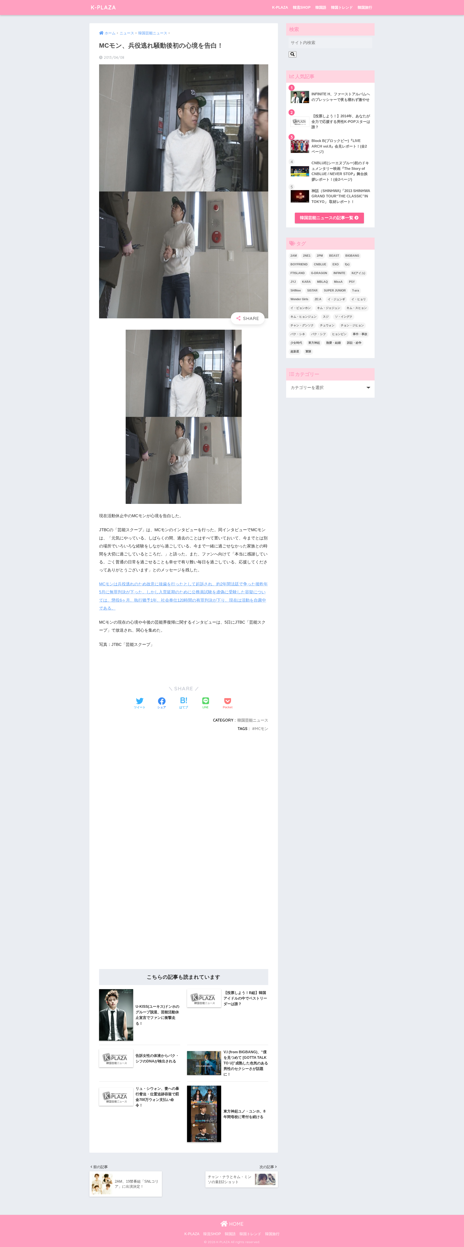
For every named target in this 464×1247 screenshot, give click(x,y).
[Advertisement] (183, 796)
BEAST (334, 255)
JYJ (293, 282)
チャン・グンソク (302, 325)
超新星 (294, 351)
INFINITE (339, 273)
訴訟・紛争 (354, 342)
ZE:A (318, 299)
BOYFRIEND (299, 264)
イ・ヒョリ (358, 299)
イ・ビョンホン (300, 308)
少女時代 (296, 342)
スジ (326, 316)
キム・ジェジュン (328, 308)
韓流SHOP (302, 7)
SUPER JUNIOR (335, 290)
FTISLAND (297, 273)
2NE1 (307, 255)
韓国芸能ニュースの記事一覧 (327, 218)
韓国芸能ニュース (252, 720)
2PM (320, 255)
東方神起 (314, 342)
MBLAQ (322, 282)
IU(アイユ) (358, 273)
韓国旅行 (365, 7)
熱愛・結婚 (333, 342)
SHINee (295, 290)
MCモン (261, 728)
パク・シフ (318, 334)
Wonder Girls (299, 299)
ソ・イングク (343, 316)
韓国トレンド (342, 7)
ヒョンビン (339, 334)
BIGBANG (352, 255)
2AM (293, 255)
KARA (306, 282)
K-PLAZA (103, 7)
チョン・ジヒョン (352, 325)
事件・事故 (360, 334)
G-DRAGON (319, 273)
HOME (236, 1224)
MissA (338, 282)
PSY (352, 282)
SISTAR (312, 290)
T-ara (355, 290)
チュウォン (327, 325)
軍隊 (308, 351)
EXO (336, 264)
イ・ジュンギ (336, 299)
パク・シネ (297, 334)
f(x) (347, 264)
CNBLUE (320, 264)
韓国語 (320, 7)
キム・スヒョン (357, 308)
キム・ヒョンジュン (303, 316)
